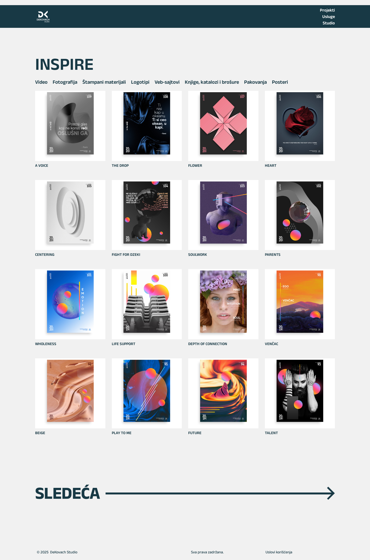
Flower (195, 165)
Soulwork (197, 254)
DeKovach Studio (63, 552)
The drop (120, 165)
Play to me (121, 433)
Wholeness (45, 344)
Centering (44, 254)
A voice (41, 165)
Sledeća (185, 493)
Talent (271, 433)
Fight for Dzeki (126, 254)
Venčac (271, 344)
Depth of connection (207, 344)
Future (194, 433)
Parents (272, 254)
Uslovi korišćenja (279, 552)
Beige (40, 433)
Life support (123, 344)
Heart (270, 165)
